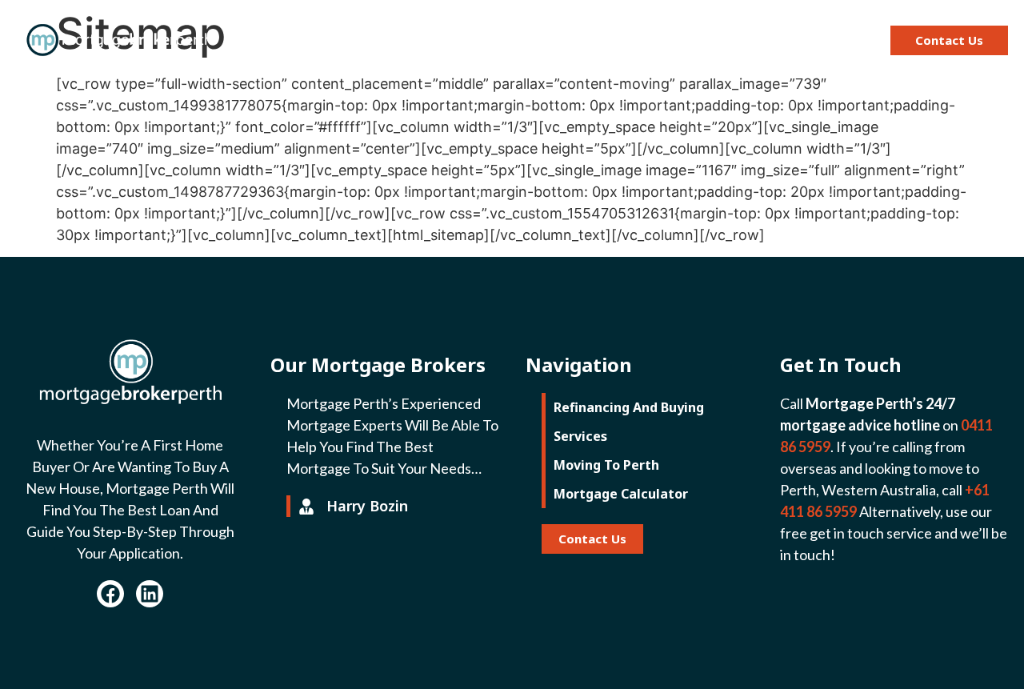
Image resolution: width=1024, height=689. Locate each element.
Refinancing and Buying (365, 40)
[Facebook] (110, 593)
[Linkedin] (149, 593)
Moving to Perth (610, 40)
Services (499, 40)
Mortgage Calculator (762, 40)
